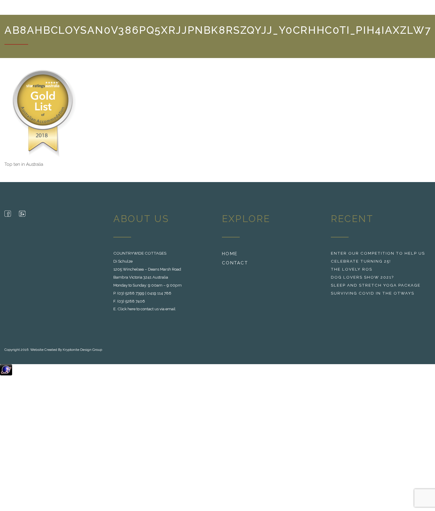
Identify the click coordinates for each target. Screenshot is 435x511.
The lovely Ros (351, 272)
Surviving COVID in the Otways (372, 296)
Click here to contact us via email (146, 311)
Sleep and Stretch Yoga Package (375, 288)
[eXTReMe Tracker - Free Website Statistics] (6, 372)
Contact (235, 266)
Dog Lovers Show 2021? (362, 280)
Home (230, 256)
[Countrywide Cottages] (36, 8)
